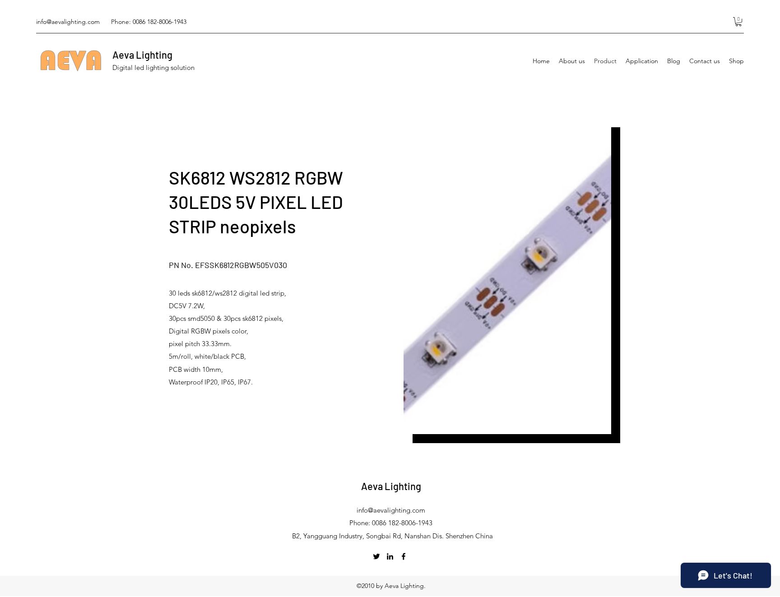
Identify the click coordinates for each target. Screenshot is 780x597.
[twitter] (376, 556)
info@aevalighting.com (68, 22)
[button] (738, 21)
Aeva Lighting (142, 54)
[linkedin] (390, 556)
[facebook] (403, 556)
